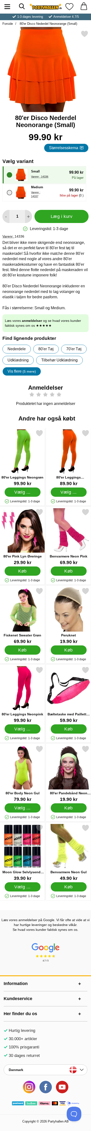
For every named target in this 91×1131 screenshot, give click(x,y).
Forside (7, 24)
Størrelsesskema (63, 148)
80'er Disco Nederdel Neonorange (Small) (48, 24)
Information (16, 983)
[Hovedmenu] (7, 6)
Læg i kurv (61, 216)
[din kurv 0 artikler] (83, 6)
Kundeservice (18, 998)
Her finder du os (20, 1013)
